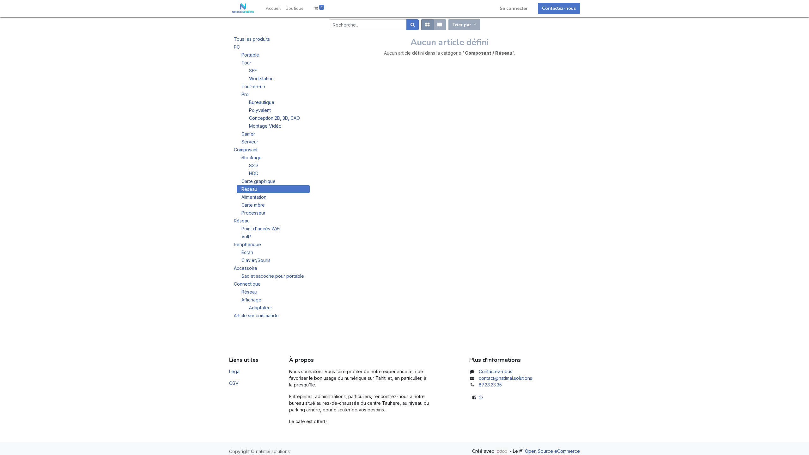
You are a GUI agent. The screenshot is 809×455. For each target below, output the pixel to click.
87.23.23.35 (490, 384)
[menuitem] (273, 8)
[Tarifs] (427, 24)
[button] (464, 24)
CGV (234, 383)
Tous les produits (252, 39)
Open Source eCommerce (552, 451)
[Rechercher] (412, 24)
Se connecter (514, 8)
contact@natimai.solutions (505, 378)
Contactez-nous (559, 8)
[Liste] (439, 24)
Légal (234, 371)
